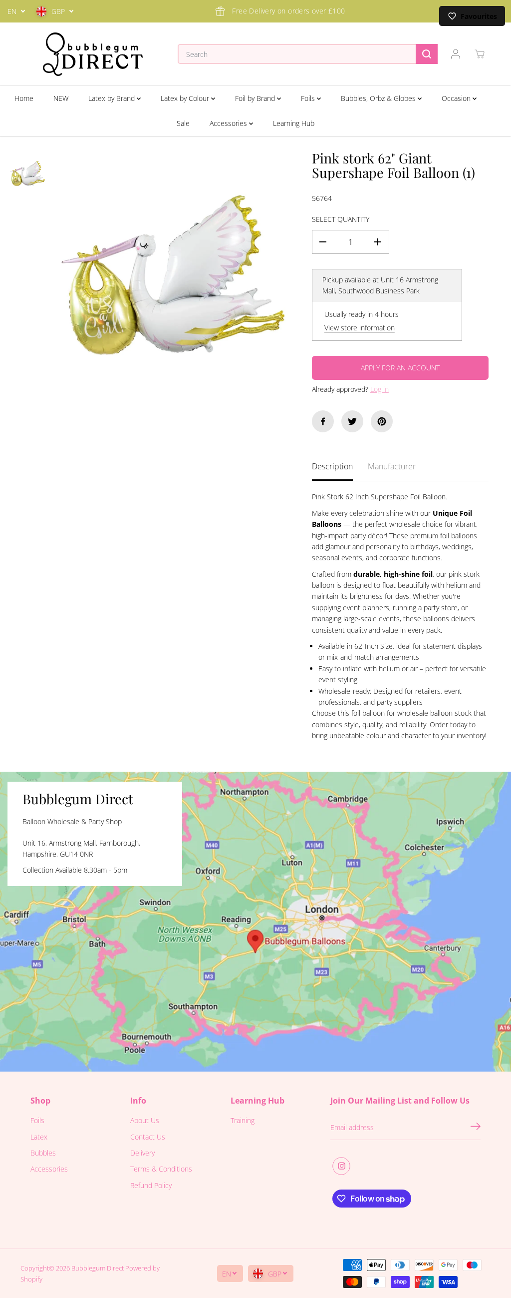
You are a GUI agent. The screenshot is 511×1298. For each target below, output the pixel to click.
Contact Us (147, 1137)
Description (332, 466)
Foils (309, 98)
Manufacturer (392, 466)
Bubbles (43, 1153)
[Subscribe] (476, 1127)
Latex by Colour (186, 98)
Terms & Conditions (161, 1169)
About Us (144, 1120)
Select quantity (340, 219)
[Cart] (480, 54)
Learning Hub (293, 123)
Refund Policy (151, 1185)
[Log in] (456, 54)
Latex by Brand (112, 98)
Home (23, 98)
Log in (379, 389)
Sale (183, 123)
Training (243, 1120)
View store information (359, 327)
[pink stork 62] (173, 274)
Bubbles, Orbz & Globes (379, 98)
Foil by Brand (256, 98)
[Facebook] (323, 421)
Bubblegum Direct (97, 1268)
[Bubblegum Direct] (93, 54)
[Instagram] (341, 1166)
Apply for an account (400, 367)
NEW (60, 98)
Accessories (229, 123)
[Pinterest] (382, 421)
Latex (38, 1137)
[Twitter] (352, 421)
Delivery (142, 1153)
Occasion (457, 98)
